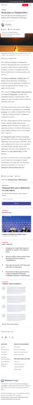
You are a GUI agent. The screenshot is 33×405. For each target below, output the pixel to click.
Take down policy (23, 397)
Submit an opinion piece (21, 352)
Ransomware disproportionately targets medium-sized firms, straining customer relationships (18, 273)
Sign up (25, 5)
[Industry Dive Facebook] (6, 337)
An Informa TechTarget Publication (16, 1)
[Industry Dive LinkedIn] (2, 337)
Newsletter (4, 354)
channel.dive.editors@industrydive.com (12, 167)
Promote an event (19, 354)
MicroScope (17, 369)
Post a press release (12, 324)
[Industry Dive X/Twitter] (9, 337)
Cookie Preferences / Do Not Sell (10, 399)
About (3, 347)
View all (4, 324)
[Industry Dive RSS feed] (12, 337)
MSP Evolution (23, 179)
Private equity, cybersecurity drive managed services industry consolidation (18, 258)
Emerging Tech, (13, 179)
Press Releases (5, 361)
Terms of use (13, 397)
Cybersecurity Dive (19, 364)
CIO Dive (16, 361)
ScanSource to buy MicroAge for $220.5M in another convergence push (17, 250)
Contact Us (4, 352)
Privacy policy (5, 397)
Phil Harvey (8, 24)
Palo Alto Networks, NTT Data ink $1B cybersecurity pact (18, 266)
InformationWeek (19, 367)
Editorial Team (5, 349)
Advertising (17, 347)
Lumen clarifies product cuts (14, 234)
